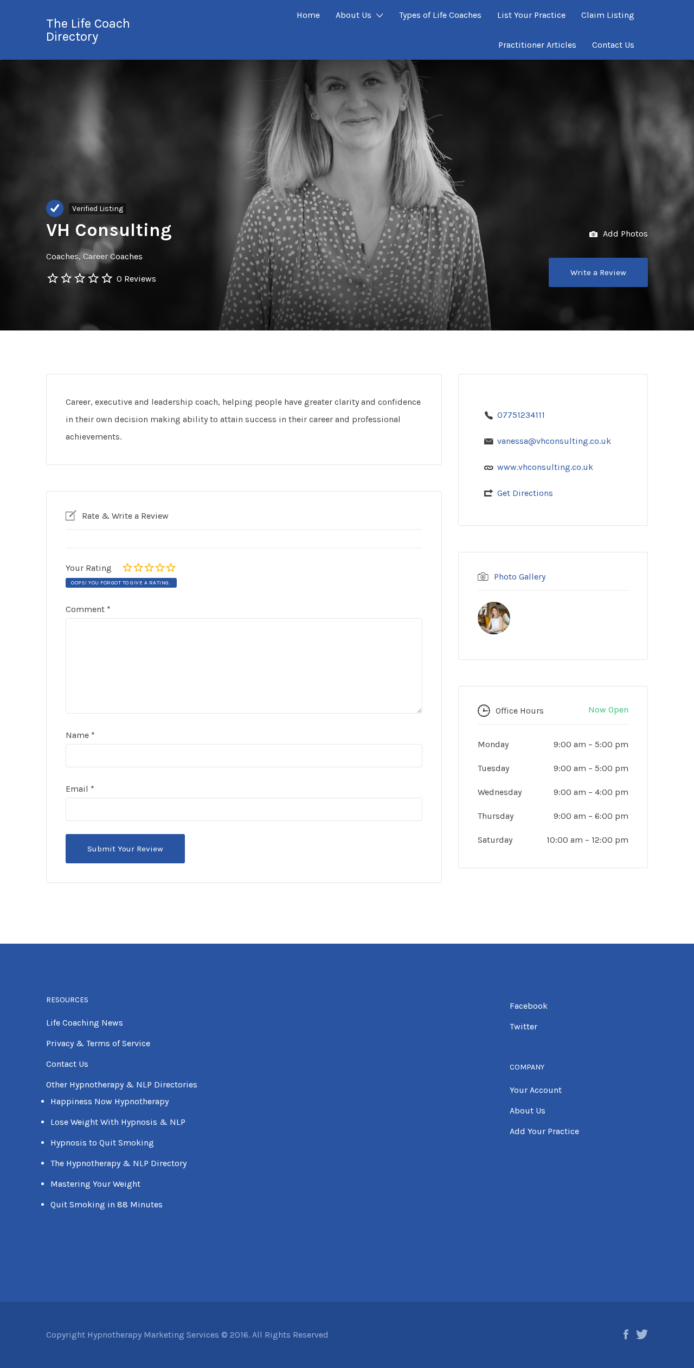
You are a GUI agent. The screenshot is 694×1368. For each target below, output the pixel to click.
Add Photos (624, 233)
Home (308, 15)
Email (80, 789)
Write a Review (598, 272)
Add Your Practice (544, 1131)
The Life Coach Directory (88, 30)
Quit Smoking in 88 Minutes (106, 1204)
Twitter (523, 1026)
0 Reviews (136, 278)
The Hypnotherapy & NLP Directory (118, 1163)
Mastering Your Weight (95, 1184)
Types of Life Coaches (440, 15)
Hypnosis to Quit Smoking (102, 1142)
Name (80, 735)
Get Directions (525, 493)
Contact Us (613, 45)
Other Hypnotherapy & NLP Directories (121, 1084)
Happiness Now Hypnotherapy (109, 1101)
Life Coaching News (84, 1022)
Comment (88, 609)
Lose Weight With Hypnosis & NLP (117, 1122)
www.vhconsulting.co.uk (545, 467)
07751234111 (521, 415)
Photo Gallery (519, 576)
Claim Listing (607, 15)
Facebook (529, 1006)
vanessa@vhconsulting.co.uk (554, 441)
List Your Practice (531, 15)
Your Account (536, 1090)
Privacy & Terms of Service (98, 1043)
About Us (353, 15)
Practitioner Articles (537, 45)
